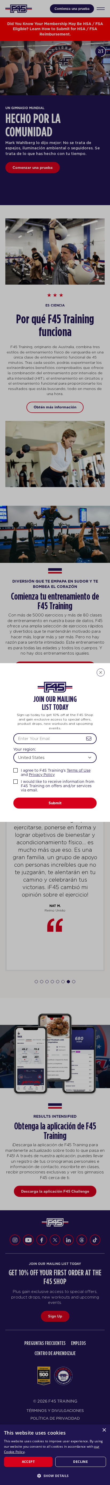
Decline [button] (80, 1461)
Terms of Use (79, 770)
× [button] (104, 1430)
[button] (55, 1475)
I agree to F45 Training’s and (56, 772)
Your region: (24, 749)
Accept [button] (28, 1461)
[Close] (101, 672)
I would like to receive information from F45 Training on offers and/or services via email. (57, 785)
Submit (55, 803)
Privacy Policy (42, 774)
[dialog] (55, 1454)
